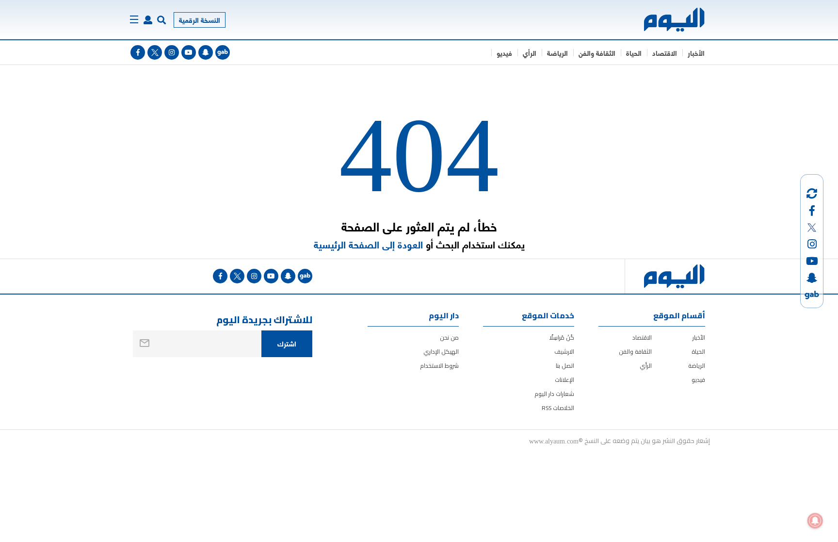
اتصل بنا (565, 365)
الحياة (634, 52)
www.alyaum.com (554, 440)
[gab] (222, 52)
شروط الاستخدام (439, 365)
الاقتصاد (664, 52)
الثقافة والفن (597, 52)
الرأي (529, 52)
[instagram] (171, 52)
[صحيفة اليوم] (665, 19)
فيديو (504, 52)
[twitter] (154, 52)
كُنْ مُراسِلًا (561, 337)
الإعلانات (564, 379)
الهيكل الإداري (441, 351)
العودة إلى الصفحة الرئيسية (368, 244)
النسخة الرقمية (199, 19)
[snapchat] (205, 52)
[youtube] (188, 52)
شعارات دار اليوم (554, 393)
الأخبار (696, 52)
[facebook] (137, 52)
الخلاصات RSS (558, 407)
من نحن (449, 337)
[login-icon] (148, 20)
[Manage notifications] (815, 520)
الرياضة (557, 52)
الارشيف (564, 351)
